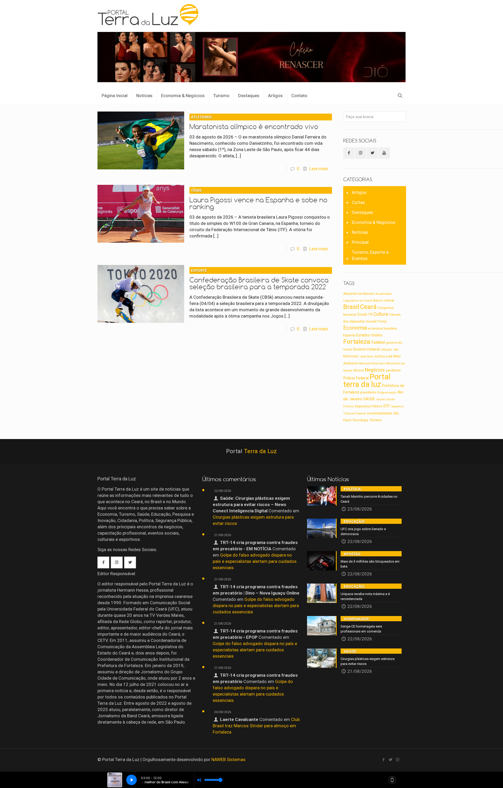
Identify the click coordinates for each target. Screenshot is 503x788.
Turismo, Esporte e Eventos (370, 255)
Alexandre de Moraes (358, 294)
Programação (386, 392)
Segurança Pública (368, 406)
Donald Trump (376, 321)
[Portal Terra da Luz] (150, 14)
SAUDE (369, 399)
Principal (360, 242)
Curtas (358, 202)
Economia (355, 328)
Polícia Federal (356, 378)
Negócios (375, 370)
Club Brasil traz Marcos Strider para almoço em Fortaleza (256, 726)
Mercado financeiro (372, 363)
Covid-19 (364, 314)
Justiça (379, 356)
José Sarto (366, 356)
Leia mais (318, 168)
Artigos (359, 192)
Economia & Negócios (373, 222)
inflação (386, 349)
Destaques (362, 212)
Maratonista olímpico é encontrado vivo (253, 122)
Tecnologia (360, 420)
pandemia (393, 370)
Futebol (378, 342)
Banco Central (383, 300)
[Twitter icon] (390, 759)
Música (358, 370)
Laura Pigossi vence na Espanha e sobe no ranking (258, 199)
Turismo (375, 420)
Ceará (368, 306)
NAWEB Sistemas (228, 759)
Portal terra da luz (366, 380)
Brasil (351, 306)
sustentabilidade (379, 413)
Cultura (380, 314)
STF (386, 406)
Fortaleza (356, 341)
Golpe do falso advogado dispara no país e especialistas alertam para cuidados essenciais (255, 561)
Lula (389, 356)
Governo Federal (366, 349)
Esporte (349, 335)
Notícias (360, 232)
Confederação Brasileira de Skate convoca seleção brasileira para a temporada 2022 (259, 279)
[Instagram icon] (397, 759)
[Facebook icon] (383, 759)
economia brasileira (382, 328)
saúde (380, 399)
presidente (368, 392)
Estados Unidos (369, 335)
